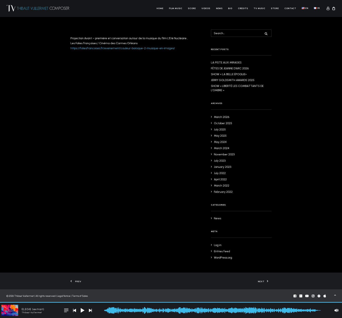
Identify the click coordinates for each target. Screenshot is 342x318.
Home (160, 8)
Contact (290, 8)
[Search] (241, 33)
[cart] (333, 8)
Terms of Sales (80, 296)
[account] (328, 8)
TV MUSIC (259, 8)
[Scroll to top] (335, 294)
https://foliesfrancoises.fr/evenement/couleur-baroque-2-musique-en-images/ (123, 48)
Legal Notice (63, 296)
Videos (205, 8)
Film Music (175, 8)
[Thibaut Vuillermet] (38, 8)
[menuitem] (160, 8)
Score (192, 8)
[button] (266, 33)
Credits (243, 8)
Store (275, 8)
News (219, 8)
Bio (230, 8)
